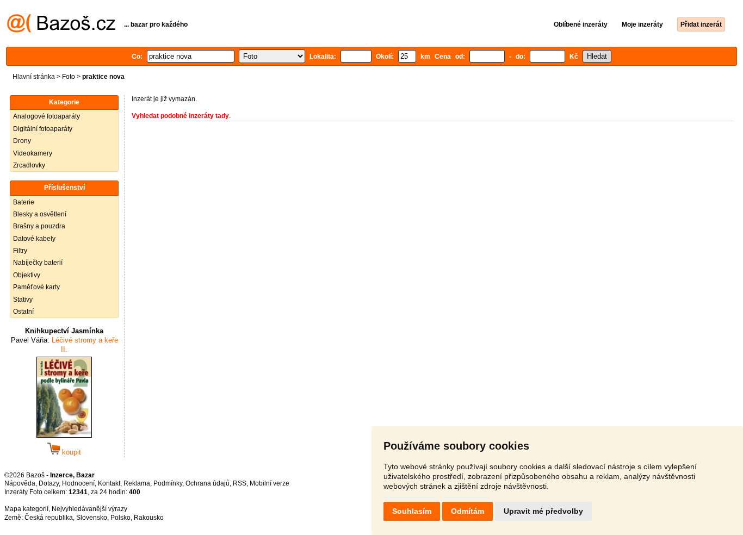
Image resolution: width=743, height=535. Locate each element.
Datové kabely (34, 238)
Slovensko (91, 517)
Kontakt (109, 483)
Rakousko (149, 517)
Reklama (136, 483)
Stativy (23, 299)
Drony (22, 141)
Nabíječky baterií (38, 262)
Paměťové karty (36, 287)
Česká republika (48, 517)
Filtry (20, 250)
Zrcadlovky (29, 165)
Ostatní (23, 311)
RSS (239, 483)
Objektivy (26, 275)
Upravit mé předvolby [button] (543, 511)
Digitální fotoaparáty (42, 129)
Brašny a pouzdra (39, 226)
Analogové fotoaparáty (46, 116)
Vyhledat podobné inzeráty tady (180, 116)
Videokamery (32, 153)
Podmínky (167, 483)
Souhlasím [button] (411, 511)
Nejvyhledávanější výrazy (89, 509)
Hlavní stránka (34, 76)
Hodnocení (78, 483)
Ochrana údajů (207, 483)
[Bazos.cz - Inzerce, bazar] (61, 30)
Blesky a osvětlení (39, 214)
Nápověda (19, 483)
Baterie (23, 202)
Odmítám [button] (467, 511)
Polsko (120, 517)
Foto (68, 76)
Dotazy (49, 483)
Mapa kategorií (26, 509)
